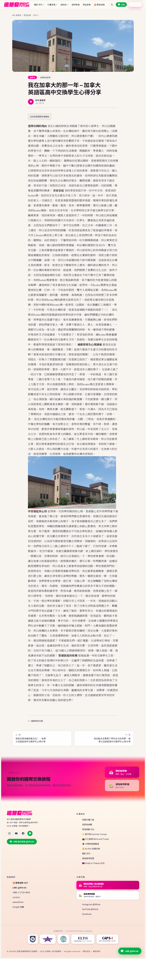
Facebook (86, 914)
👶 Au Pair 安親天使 (91, 848)
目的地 (64, 4)
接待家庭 (76, 4)
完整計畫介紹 (88, 819)
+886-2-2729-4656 (21, 892)
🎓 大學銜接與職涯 (90, 843)
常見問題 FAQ (88, 829)
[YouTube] (16, 833)
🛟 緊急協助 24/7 (20, 882)
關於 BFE (38, 4)
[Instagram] (9, 833)
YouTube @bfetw (90, 909)
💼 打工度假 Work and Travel (95, 839)
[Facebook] (23, 833)
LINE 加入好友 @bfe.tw (23, 841)
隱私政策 (86, 951)
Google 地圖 (18, 906)
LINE (123, 4)
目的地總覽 (87, 824)
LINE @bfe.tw (131, 951)
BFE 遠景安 (16, 15)
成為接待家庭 (88, 858)
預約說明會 (135, 4)
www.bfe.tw (18, 902)
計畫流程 (51, 4)
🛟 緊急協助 (99, 4)
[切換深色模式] (112, 4)
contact (16, 897)
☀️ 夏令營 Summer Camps (94, 834)
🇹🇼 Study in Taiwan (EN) (93, 863)
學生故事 (87, 4)
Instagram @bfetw (91, 904)
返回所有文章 (37, 720)
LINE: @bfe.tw (19, 887)
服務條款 (96, 951)
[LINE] (30, 833)
